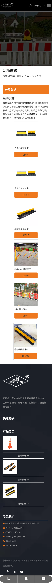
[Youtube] (22, 572)
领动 (11, 566)
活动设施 (22, 504)
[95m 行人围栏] (26, 294)
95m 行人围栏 (20, 309)
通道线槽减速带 (21, 148)
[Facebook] (8, 572)
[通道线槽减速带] (26, 133)
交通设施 (22, 455)
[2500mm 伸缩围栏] (26, 254)
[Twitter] (15, 572)
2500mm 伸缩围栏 (22, 269)
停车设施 (22, 479)
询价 (27, 155)
